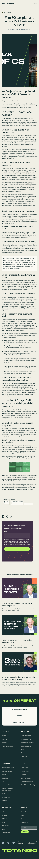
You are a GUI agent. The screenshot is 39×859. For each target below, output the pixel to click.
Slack (3, 822)
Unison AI (4, 742)
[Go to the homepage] (8, 3)
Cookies (23, 774)
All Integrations (6, 832)
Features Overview (7, 746)
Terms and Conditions (10, 541)
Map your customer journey (11, 258)
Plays (3, 793)
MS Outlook (5, 825)
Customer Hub (6, 785)
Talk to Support (20, 842)
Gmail (3, 829)
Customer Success (26, 746)
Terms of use (24, 767)
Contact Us (24, 822)
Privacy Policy (21, 541)
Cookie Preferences (27, 781)
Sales (22, 749)
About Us (23, 812)
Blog (3, 781)
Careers (23, 819)
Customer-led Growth (8, 767)
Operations (24, 756)
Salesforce (5, 812)
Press (22, 815)
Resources (5, 778)
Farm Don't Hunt (6, 797)
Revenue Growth (26, 739)
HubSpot (4, 819)
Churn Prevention (26, 735)
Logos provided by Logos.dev (32, 842)
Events (4, 774)
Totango (4, 735)
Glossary (4, 800)
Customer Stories (7, 771)
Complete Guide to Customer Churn (7, 789)
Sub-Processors (26, 778)
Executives (24, 753)
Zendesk (4, 815)
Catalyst (4, 739)
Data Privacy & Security (28, 785)
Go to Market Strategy (27, 742)
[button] (35, 3)
